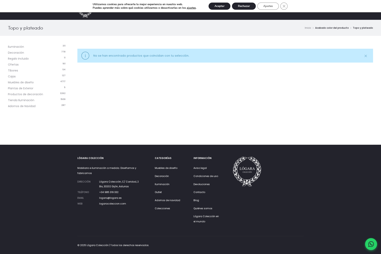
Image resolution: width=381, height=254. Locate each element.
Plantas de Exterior (20, 88)
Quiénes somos (202, 208)
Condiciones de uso (205, 176)
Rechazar (244, 6)
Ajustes (268, 6)
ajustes (191, 8)
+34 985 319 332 (108, 192)
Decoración (16, 53)
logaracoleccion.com (112, 203)
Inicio (308, 27)
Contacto (199, 192)
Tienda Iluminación (21, 100)
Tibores (13, 70)
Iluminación (16, 47)
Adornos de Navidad (22, 106)
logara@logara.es (110, 198)
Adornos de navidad (167, 200)
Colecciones (162, 208)
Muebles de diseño (21, 82)
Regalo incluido (18, 59)
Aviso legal (200, 168)
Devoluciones (201, 184)
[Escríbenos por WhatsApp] (371, 244)
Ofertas (13, 65)
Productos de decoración (25, 94)
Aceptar (219, 6)
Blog (196, 200)
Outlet (158, 192)
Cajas (12, 76)
